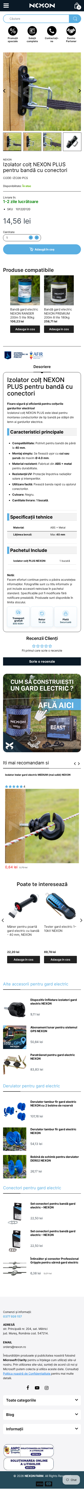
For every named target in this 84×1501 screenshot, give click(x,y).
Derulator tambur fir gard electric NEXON (53, 1131)
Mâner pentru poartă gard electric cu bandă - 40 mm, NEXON (23, 931)
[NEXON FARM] (42, 5)
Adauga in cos (25, 329)
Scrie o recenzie (42, 661)
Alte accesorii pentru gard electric (35, 984)
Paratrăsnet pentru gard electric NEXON (52, 1056)
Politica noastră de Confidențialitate (27, 1373)
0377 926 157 (12, 1316)
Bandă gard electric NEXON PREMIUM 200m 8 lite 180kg (58, 313)
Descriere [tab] (42, 367)
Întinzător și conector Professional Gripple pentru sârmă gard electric (54, 1260)
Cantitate (9, 232)
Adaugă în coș (44, 249)
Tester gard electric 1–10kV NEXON (60, 929)
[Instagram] (46, 1387)
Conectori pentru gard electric (32, 1187)
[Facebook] (27, 1387)
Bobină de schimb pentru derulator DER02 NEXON (54, 1158)
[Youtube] (37, 1387)
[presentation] (75, 763)
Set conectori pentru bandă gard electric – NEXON (52, 1205)
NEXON (7, 159)
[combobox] (42, 19)
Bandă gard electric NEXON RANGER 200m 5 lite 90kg (24, 313)
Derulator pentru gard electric (31, 1085)
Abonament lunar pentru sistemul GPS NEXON (53, 1029)
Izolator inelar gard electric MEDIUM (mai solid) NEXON (38, 774)
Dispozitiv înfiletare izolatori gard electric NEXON (53, 1001)
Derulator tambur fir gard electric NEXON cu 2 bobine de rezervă (53, 1103)
